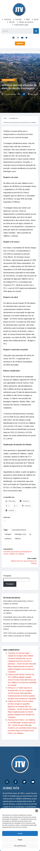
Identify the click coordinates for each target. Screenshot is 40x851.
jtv (30, 534)
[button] (37, 811)
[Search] (36, 31)
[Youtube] (22, 38)
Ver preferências (20, 846)
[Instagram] (18, 38)
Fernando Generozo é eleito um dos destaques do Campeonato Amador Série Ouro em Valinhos (19, 610)
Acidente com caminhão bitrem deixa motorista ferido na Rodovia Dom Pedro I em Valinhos (22, 730)
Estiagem (8, 534)
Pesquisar (7, 576)
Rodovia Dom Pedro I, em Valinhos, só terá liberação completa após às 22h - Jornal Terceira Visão (22, 722)
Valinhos (18, 538)
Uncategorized (8, 80)
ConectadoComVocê (19, 530)
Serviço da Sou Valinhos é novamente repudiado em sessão (22, 682)
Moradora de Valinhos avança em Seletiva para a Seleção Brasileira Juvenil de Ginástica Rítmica (20, 626)
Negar (20, 840)
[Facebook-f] (13, 38)
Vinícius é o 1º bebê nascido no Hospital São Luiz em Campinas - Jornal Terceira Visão (21, 690)
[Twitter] (26, 38)
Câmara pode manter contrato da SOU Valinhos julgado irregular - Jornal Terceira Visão (21, 677)
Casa (5, 118)
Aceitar (20, 833)
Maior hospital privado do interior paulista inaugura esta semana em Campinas (21, 669)
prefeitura (8, 538)
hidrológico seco (20, 534)
